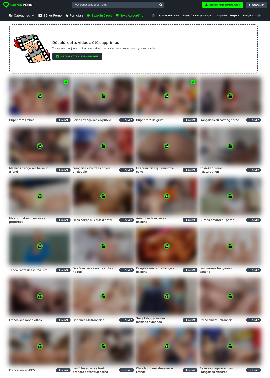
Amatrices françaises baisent (151, 220)
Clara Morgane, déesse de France (154, 370)
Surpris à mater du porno (217, 220)
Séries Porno (53, 15)
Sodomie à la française (88, 320)
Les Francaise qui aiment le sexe (155, 169)
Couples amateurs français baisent (155, 270)
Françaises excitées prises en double (91, 169)
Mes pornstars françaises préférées (27, 220)
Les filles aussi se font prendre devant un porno (90, 370)
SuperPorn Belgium (228, 15)
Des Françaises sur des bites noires (93, 270)
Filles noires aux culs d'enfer (92, 220)
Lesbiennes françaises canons (216, 270)
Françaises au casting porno (219, 120)
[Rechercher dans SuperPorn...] (161, 5)
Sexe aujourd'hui (132, 15)
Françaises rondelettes (25, 320)
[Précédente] (153, 15)
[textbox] (115, 5)
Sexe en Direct (102, 15)
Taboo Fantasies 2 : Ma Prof (28, 270)
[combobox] (118, 5)
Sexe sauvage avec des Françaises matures (216, 370)
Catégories (22, 15)
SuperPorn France (169, 15)
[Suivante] (259, 15)
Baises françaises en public (198, 15)
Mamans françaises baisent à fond (28, 169)
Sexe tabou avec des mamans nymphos (151, 320)
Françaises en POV (22, 370)
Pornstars (77, 15)
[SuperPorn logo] (17, 5)
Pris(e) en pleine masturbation (211, 169)
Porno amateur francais (216, 320)
